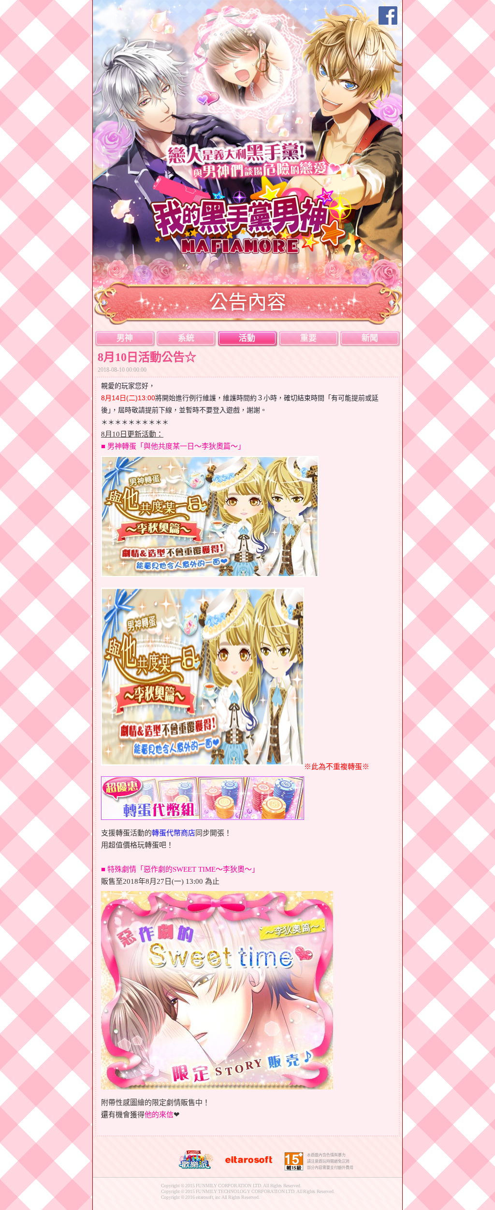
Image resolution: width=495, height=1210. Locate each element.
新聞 (370, 338)
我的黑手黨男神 (253, 213)
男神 (124, 338)
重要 (308, 338)
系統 (186, 338)
